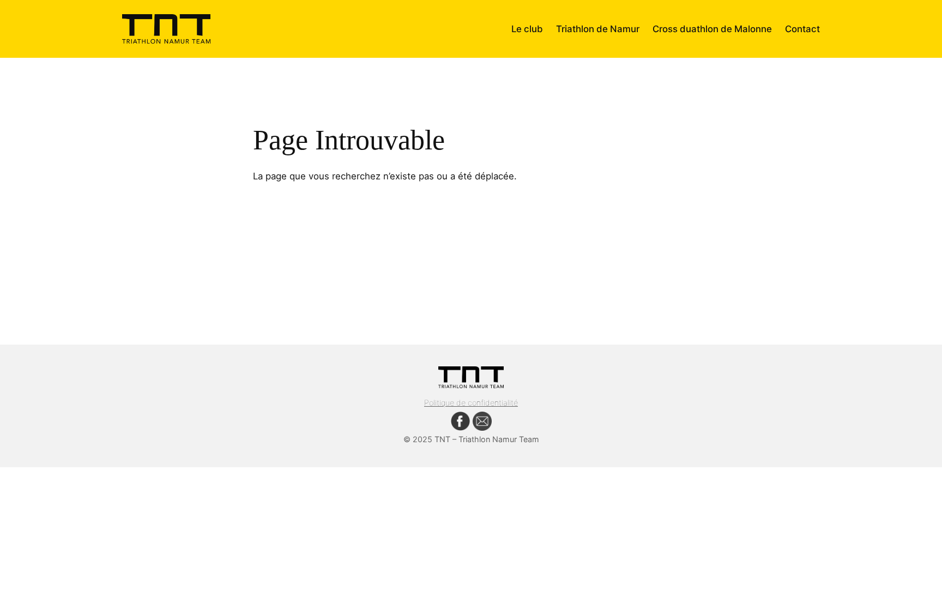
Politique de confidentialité (471, 402)
